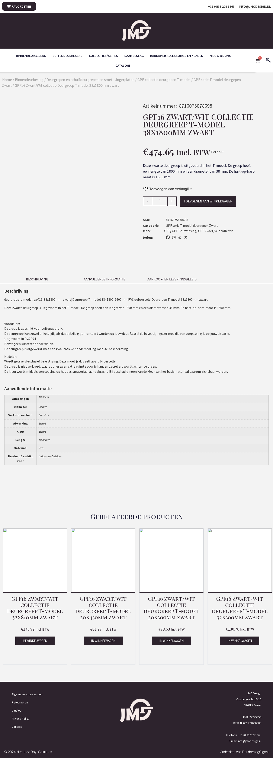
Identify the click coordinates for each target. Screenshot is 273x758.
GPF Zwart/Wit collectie (215, 231)
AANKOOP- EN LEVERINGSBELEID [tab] (172, 279)
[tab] (239, 277)
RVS (41, 448)
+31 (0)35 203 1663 (221, 6)
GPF (167, 231)
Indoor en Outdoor (50, 456)
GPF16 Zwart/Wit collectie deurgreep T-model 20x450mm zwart (103, 608)
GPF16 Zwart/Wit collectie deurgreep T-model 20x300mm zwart (171, 608)
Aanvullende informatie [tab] (104, 279)
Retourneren (20, 702)
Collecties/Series (103, 55)
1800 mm (44, 440)
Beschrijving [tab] (37, 279)
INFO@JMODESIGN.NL (255, 6)
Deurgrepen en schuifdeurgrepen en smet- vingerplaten (90, 79)
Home (7, 79)
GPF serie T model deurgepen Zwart (192, 225)
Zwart (42, 423)
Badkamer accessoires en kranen (176, 55)
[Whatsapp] (179, 237)
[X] (185, 237)
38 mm (43, 407)
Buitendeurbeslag (67, 55)
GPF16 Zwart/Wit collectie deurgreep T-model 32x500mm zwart (240, 608)
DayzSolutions (41, 752)
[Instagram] (173, 237)
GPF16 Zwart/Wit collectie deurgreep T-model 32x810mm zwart (35, 608)
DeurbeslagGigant (255, 752)
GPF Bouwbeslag (184, 231)
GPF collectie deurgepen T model (163, 79)
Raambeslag (134, 55)
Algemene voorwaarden (27, 694)
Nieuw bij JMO (220, 55)
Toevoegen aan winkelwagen (207, 201)
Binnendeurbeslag (31, 55)
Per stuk (44, 415)
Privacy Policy (20, 718)
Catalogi (122, 65)
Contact (17, 727)
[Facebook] (167, 237)
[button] (35, 641)
